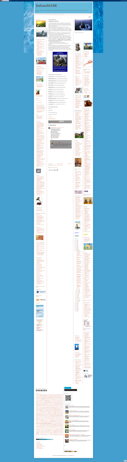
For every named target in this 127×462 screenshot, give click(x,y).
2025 (76, 241)
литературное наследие (59, 413)
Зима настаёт (78, 288)
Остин (57, 400)
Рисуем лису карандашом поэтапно (87, 253)
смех (48, 427)
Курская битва (49, 399)
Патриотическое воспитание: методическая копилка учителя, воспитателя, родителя (87, 159)
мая (76, 296)
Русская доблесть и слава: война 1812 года (78, 377)
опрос (39, 418)
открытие (47, 418)
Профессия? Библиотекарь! (53, 14)
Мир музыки (38, 277)
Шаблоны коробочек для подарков (87, 259)
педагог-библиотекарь (47, 419)
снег (50, 427)
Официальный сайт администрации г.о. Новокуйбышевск (39, 74)
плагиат (49, 420)
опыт (41, 418)
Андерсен (55, 394)
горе (51, 406)
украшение (55, 430)
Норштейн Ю (50, 400)
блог (40, 404)
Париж (58, 400)
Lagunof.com (38, 279)
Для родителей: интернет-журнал (86, 218)
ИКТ (57, 398)
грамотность (61, 406)
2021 (76, 246)
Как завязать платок (78, 341)
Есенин (51, 398)
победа (56, 420)
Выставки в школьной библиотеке (40, 130)
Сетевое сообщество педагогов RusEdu (78, 101)
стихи (61, 428)
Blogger (73, 455)
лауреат (44, 413)
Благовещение (58, 394)
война (40, 405)
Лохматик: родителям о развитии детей (78, 212)
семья (54, 426)
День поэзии (52, 397)
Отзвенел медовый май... (72, 429)
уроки (62, 430)
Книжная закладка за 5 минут (41, 183)
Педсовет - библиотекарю (40, 182)
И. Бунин (55, 398)
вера (56, 404)
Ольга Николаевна (56, 142)
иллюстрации (38, 409)
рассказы (37, 425)
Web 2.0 (48, 394)
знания (52, 122)
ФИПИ (85, 184)
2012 (76, 308)
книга (41, 411)
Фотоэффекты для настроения (87, 280)
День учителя (44, 398)
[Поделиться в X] (61, 121)
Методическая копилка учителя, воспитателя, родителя (87, 147)
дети (56, 407)
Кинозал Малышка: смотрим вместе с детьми (41, 221)
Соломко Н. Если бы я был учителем (78, 121)
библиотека (57, 403)
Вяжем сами (86, 297)
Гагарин (55, 395)
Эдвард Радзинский (78, 144)
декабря (77, 250)
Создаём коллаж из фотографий (87, 256)
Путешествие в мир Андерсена (39, 157)
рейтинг (43, 425)
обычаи (49, 417)
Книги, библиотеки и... (40, 268)
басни (50, 403)
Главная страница (37, 14)
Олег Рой (76, 141)
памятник (37, 419)
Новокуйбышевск (42, 400)
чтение (37, 433)
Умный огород (86, 283)
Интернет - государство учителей (87, 92)
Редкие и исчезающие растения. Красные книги (78, 381)
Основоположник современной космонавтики (77, 373)
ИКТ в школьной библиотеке (41, 138)
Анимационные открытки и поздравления (86, 268)
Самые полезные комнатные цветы (77, 182)
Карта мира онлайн (78, 96)
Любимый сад (77, 176)
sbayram (67, 455)
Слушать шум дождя (40, 445)
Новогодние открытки (87, 313)
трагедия (46, 430)
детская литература (60, 407)
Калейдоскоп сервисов (40, 278)
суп (44, 429)
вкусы (38, 405)
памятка (62, 418)
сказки (62, 426)
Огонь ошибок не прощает (86, 84)
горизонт (53, 406)
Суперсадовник (77, 177)
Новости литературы (40, 271)
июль (36, 410)
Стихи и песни (86, 314)
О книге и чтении (44, 14)
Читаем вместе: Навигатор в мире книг (87, 216)
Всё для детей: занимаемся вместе (78, 210)
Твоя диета (77, 357)
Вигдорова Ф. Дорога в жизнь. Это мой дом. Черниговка (78, 119)
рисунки (57, 425)
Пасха (60, 400)
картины (47, 410)
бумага (50, 404)
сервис (58, 426)
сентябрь (56, 426)
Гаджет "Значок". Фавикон (86, 348)
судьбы (43, 429)
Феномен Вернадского (78, 361)
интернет (49, 409)
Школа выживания (87, 83)
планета (54, 420)
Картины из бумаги (79, 267)
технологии (37, 430)
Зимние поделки (86, 311)
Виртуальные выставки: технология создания (40, 191)
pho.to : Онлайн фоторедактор (86, 264)
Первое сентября (86, 222)
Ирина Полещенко (53, 127)
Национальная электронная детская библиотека (41, 229)
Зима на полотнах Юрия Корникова (79, 261)
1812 (40, 394)
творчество (57, 429)
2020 (76, 247)
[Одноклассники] (56, 170)
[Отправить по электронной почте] (59, 121)
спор (52, 428)
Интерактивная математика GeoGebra (87, 127)
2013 (76, 307)
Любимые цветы (86, 261)
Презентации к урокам (40, 153)
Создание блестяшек (87, 363)
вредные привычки (50, 405)
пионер (37, 420)
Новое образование (87, 224)
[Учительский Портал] (88, 377)
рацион (39, 425)
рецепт (52, 425)
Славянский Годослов (78, 259)
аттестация (48, 403)
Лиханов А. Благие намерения (78, 114)
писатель (42, 420)
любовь (49, 414)
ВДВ (40, 395)
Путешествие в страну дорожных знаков (87, 81)
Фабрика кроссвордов (87, 260)
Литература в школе (87, 231)
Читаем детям (77, 204)
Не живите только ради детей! (78, 279)
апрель (39, 403)
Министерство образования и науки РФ (87, 90)
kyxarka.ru (76, 188)
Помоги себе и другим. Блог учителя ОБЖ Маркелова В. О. (41, 107)
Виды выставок (39, 190)
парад (42, 419)
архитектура (41, 403)
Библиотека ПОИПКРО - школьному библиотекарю (40, 124)
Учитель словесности (40, 275)
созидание (54, 427)
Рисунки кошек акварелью (40, 177)
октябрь (62, 417)
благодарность (38, 404)
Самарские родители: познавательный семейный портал (78, 216)
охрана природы (58, 418)
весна (62, 404)
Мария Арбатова (77, 154)
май (51, 414)
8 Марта (43, 394)
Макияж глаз (77, 356)
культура (37, 413)
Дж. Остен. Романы (39, 249)
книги (43, 411)
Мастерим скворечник (78, 339)
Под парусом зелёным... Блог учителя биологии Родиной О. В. (41, 109)
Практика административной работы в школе (87, 208)
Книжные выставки (39, 194)
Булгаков (39, 395)
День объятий (44, 397)
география (37, 406)
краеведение (50, 412)
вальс (51, 404)
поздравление (53, 421)
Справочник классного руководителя (87, 225)
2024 (76, 242)
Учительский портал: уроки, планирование (87, 182)
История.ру (86, 134)
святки (50, 426)
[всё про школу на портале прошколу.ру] (41, 300)
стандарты (56, 428)
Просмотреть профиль (39, 96)
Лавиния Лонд (39, 258)
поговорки (61, 420)
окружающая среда (58, 417)
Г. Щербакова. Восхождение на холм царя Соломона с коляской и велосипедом (41, 253)
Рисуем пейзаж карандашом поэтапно (87, 173)
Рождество (48, 401)
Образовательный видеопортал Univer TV (87, 239)
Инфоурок (85, 133)
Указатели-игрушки (39, 187)
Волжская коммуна (87, 214)
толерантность (41, 430)
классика (55, 410)
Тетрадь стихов (39, 100)
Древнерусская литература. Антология (78, 61)
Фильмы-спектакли (39, 215)
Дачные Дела (38, 269)
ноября (77, 289)
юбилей (55, 434)
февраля (77, 300)
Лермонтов (55, 399)
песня (60, 419)
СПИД (62, 401)
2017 (76, 302)
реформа (48, 425)
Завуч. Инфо (86, 229)
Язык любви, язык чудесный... (77, 370)
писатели (39, 420)
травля (43, 430)
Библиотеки (38, 223)
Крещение (43, 399)
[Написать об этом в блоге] (60, 121)
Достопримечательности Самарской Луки (40, 52)
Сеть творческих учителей (86, 174)
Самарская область (39, 55)
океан (52, 417)
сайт (44, 426)
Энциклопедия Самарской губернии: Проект (40, 46)
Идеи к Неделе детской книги (41, 136)
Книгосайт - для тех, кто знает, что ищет (78, 67)
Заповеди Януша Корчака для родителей (78, 277)
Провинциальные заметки (40, 67)
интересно (46, 409)
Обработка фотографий (40, 147)
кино (53, 410)
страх (41, 429)
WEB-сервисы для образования (86, 334)
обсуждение (41, 417)
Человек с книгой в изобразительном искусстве (41, 181)
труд (50, 430)
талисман (52, 429)
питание (47, 420)
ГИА (53, 395)
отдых (45, 418)
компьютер (55, 411)
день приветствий (47, 407)
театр (60, 429)
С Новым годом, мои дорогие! (79, 252)
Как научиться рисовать (40, 276)
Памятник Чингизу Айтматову (78, 281)
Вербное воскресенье (44, 395)
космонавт (41, 412)
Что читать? (38, 272)
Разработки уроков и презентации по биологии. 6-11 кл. (87, 169)
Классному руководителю (86, 138)
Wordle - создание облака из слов (86, 356)
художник (37, 432)
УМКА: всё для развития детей (77, 199)
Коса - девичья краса (78, 340)
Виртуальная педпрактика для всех (78, 105)
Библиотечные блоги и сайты (41, 270)
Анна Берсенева (77, 142)
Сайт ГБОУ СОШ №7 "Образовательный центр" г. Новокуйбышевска (41, 86)
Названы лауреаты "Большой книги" (79, 270)
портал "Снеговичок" (87, 312)
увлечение (52, 430)
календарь (54, 122)
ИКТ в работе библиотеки (40, 137)
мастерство (58, 414)
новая (51, 416)
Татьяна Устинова (77, 147)
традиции (48, 430)
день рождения (52, 407)
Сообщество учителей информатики (78, 100)
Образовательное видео (40, 224)
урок (60, 430)
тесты (62, 429)
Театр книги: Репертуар (40, 163)
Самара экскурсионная (40, 43)
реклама (45, 425)
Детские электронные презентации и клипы (40, 132)
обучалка (44, 417)
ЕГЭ (49, 398)
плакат (51, 420)
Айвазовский (52, 394)
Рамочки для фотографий (86, 285)
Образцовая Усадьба (87, 262)
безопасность (53, 403)
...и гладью (85, 293)
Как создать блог (86, 359)
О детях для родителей (78, 213)
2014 (76, 306)
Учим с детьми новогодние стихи (79, 274)
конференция (37, 412)
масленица (55, 414)
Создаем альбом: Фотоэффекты (86, 286)
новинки (56, 416)
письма (45, 420)
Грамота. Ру (86, 121)
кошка (45, 412)
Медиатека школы (39, 265)
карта (43, 410)
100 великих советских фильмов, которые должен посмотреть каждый (40, 217)
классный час (38, 411)
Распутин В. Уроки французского (78, 127)
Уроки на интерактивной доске (87, 179)
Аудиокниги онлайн (78, 55)
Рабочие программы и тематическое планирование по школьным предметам (87, 166)
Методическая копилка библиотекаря (40, 146)
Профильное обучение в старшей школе (87, 164)
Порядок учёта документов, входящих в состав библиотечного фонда (40, 152)
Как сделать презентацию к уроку (87, 137)
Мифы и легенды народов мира (77, 70)
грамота (58, 406)
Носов (52, 400)
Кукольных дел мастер (87, 295)
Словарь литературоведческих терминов (78, 80)
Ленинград (52, 399)
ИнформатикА (86, 128)
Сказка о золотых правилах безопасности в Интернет (86, 54)
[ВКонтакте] (54, 170)
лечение (51, 413)
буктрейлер (47, 404)
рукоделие (37, 426)
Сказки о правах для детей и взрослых (87, 72)
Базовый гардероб (78, 353)
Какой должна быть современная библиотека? (40, 139)
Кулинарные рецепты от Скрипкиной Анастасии (78, 187)
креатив (58, 412)
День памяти (48, 397)
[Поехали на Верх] (125, 461)
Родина (46, 401)
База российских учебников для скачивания (86, 114)
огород (51, 417)
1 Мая (39, 394)
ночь (62, 416)
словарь (43, 427)
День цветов (47, 398)
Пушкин (40, 401)
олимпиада (37, 418)
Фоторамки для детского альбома (86, 275)
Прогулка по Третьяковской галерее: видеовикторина (40, 186)
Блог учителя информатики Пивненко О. (77, 107)
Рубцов (60, 401)
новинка (53, 416)
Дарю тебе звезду (71, 405)
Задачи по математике (87, 125)
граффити (37, 407)
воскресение (43, 405)
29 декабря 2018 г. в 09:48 (60, 127)
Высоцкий (51, 395)
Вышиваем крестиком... (87, 294)
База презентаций (87, 112)
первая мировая (55, 419)
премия (59, 423)
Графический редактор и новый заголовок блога (87, 338)
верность (59, 404)
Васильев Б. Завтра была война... (78, 113)
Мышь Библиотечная (40, 280)
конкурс (58, 411)
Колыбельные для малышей (78, 203)
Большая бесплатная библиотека (78, 60)
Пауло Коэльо (77, 145)
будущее (45, 404)
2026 (76, 240)
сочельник (42, 428)
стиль (59, 428)
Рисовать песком (39, 447)
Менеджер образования (86, 213)
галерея (59, 405)
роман (62, 425)
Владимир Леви (77, 153)
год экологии (45, 406)
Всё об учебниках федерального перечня (87, 120)
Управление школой (87, 177)
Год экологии (60, 14)
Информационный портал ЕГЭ (87, 132)
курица (42, 413)
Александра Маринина (78, 152)
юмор (57, 434)
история (58, 409)
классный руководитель (60, 410)
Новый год (57, 122)
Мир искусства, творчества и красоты (87, 289)
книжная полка (47, 411)
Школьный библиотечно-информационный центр (40, 260)
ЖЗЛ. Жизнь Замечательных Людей (78, 63)
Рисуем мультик (39, 443)
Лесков (58, 399)
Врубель (48, 395)
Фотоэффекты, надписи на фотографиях (86, 266)
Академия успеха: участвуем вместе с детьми (87, 111)
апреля (77, 297)
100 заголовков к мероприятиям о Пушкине (40, 123)
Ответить (52, 147)
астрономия (44, 403)
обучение (46, 417)
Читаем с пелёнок (77, 207)
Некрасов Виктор (38, 400)
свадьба (48, 426)
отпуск (55, 418)
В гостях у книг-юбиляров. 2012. (77, 366)
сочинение (45, 428)
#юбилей (37, 394)
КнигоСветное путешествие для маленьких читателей (78, 368)
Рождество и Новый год (87, 310)
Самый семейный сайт (78, 200)
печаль (62, 419)
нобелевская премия (47, 416)
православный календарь (41, 423)
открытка (50, 418)
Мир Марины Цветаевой (77, 383)
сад (43, 426)
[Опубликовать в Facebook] (62, 121)
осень (43, 418)
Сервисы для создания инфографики (40, 161)
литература (54, 413)
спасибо (48, 428)
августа (77, 293)
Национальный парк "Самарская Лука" (39, 54)
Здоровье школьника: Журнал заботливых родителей (87, 220)
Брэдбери (61, 394)
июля (77, 294)
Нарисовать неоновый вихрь (41, 446)
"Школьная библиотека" (40, 176)
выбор (54, 405)
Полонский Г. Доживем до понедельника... (78, 117)
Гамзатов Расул (58, 395)
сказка (60, 426)
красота (56, 412)
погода (37, 421)
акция (37, 403)
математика (61, 414)
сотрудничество (61, 427)
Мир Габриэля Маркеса (78, 143)
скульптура (37, 427)
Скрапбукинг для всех (87, 290)
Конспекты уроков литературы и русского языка (87, 142)
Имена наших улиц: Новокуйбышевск (39, 117)
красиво (53, 412)
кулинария (61, 412)
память (40, 419)
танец (54, 429)
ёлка (36, 435)
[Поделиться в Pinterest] (63, 121)
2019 (76, 248)
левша (46, 413)
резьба (41, 425)
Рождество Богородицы (53, 401)
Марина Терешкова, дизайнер (41, 267)
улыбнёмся (58, 430)
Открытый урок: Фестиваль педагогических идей (87, 156)
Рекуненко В (43, 401)
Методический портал (87, 148)
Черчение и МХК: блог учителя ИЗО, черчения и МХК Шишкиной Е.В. (41, 111)
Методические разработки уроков (78, 103)
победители (58, 420)
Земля (53, 398)
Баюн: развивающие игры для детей (78, 197)
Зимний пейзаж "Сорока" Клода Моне (78, 264)
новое (58, 416)
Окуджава (54, 400)
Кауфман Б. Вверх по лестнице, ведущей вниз (78, 124)
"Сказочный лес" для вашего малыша (78, 208)
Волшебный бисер (87, 292)
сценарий (47, 429)
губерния (40, 407)
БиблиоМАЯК (46, 5)
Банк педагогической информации (87, 116)
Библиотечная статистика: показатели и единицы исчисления (40, 127)
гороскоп (56, 406)
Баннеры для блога (87, 366)
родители (59, 425)
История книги (39, 222)
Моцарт (62, 399)
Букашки (38, 273)
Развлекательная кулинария (77, 179)
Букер (36, 395)
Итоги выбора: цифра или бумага (79, 266)
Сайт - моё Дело (39, 274)
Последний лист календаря (78, 254)
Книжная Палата (39, 399)
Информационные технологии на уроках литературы (87, 130)
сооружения (57, 427)
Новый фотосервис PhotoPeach (87, 342)
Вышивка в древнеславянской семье (78, 375)
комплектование (51, 411)
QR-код (46, 394)
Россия (58, 401)
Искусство (85, 223)
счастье (49, 429)
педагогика (52, 419)
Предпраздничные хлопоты (78, 257)
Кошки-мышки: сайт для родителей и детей (78, 206)
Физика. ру (85, 183)
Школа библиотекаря (40, 118)
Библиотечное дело (87, 215)
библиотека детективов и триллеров (78, 56)
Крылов (46, 399)
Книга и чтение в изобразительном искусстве (41, 142)
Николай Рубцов (77, 149)
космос (43, 412)
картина (45, 410)
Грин (62, 395)
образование (38, 417)
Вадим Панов (77, 151)
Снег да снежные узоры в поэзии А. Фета (79, 283)
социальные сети (38, 428)
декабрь (44, 407)
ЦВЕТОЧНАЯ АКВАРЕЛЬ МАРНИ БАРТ (74, 415)
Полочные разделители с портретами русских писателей (40, 179)
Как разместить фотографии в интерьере (77, 338)
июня (77, 295)
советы (52, 427)
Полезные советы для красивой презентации (87, 367)
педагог (44, 419)
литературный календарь (39, 414)
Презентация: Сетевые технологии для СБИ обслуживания (40, 155)
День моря (41, 397)
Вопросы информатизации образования (86, 211)
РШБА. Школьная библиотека (41, 158)
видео (36, 405)
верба (57, 404)
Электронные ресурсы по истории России (87, 185)
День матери (38, 397)
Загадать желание (39, 444)
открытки (53, 418)
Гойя (60, 395)
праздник (50, 423)
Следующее (50, 163)
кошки (47, 412)
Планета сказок (77, 201)
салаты (46, 426)
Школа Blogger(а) (86, 335)
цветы (41, 432)
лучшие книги (46, 414)
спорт (54, 428)
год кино (42, 406)
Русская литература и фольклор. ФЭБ (78, 73)
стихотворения (38, 429)
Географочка (38, 263)
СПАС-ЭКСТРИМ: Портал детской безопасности (86, 80)
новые (60, 416)
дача (42, 407)
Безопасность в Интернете (86, 56)
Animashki (85, 281)
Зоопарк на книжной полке (40, 135)
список (50, 428)
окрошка (55, 417)
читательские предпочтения (53, 432)
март (52, 414)
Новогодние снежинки (87, 308)
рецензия (50, 425)
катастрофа (50, 410)
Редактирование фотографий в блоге (87, 347)
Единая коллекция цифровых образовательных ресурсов (87, 123)
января (77, 301)
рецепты (55, 425)
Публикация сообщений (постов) (87, 358)
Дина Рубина (77, 150)
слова (41, 427)
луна (44, 414)
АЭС (49, 394)
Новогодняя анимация (87, 282)
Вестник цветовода (87, 257)
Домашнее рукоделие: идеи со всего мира (87, 270)
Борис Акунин (77, 146)
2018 (76, 249)
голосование (48, 406)
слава (39, 427)
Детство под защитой (87, 71)
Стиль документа (39, 266)
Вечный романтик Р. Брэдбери (73, 439)
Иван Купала (59, 398)
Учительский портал (87, 180)
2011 (76, 309)
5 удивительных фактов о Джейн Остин (78, 272)
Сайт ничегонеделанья (40, 448)
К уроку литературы (87, 135)
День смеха (40, 398)
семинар (52, 426)
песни (58, 419)
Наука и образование (87, 151)
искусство (55, 409)
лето (48, 413)
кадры (38, 410)
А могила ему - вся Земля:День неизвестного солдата (78, 286)
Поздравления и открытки (86, 315)
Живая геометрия (39, 264)
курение (40, 413)
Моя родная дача (77, 171)
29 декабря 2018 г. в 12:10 (63, 142)
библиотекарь (61, 403)
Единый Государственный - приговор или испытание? (76, 434)
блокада (43, 404)
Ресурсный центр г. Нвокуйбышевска (87, 171)
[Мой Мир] (57, 170)
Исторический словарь (78, 81)
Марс (60, 399)
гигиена (40, 406)
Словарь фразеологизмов (77, 78)
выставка (56, 405)
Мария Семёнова (77, 148)
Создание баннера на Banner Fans (87, 351)
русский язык (40, 426)
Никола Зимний (78, 268)
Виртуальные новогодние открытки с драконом (87, 305)
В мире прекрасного (39, 102)
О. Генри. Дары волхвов (40, 243)
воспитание (46, 405)
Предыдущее (69, 163)
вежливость (53, 404)
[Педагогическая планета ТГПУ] (67, 447)
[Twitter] (55, 170)
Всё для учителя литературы (86, 118)
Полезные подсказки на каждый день (78, 355)
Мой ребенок (77, 214)
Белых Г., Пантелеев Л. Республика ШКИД (78, 125)
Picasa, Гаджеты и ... (87, 362)
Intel (44, 394)
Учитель (85, 230)
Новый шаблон (86, 336)
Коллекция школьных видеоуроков (87, 241)
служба (47, 427)
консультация (61, 411)
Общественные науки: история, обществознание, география (87, 153)
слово (45, 427)
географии (61, 405)
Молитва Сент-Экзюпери (72, 410)
